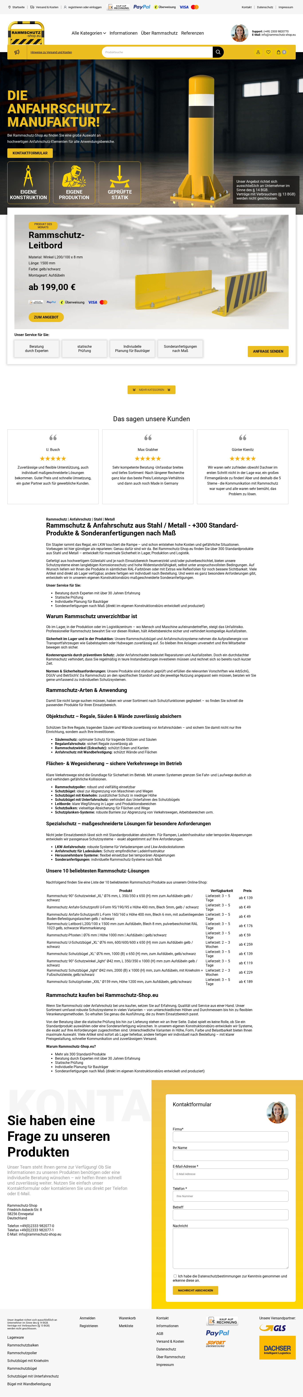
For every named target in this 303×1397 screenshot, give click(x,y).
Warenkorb (127, 1318)
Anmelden (87, 1318)
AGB (159, 1334)
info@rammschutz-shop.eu (279, 34)
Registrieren (89, 1326)
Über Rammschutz (159, 33)
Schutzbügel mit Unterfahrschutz (33, 1376)
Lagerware (15, 1338)
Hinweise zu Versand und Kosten (51, 52)
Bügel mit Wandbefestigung (29, 1384)
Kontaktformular (30, 153)
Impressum (165, 1365)
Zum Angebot (46, 317)
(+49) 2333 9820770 (276, 31)
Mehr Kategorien (151, 389)
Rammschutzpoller (22, 1353)
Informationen (124, 33)
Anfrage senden (268, 351)
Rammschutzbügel (22, 1369)
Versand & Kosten (170, 1341)
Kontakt (162, 1318)
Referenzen (192, 33)
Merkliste (126, 1326)
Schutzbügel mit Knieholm (28, 1361)
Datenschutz (166, 1349)
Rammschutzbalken (23, 1345)
